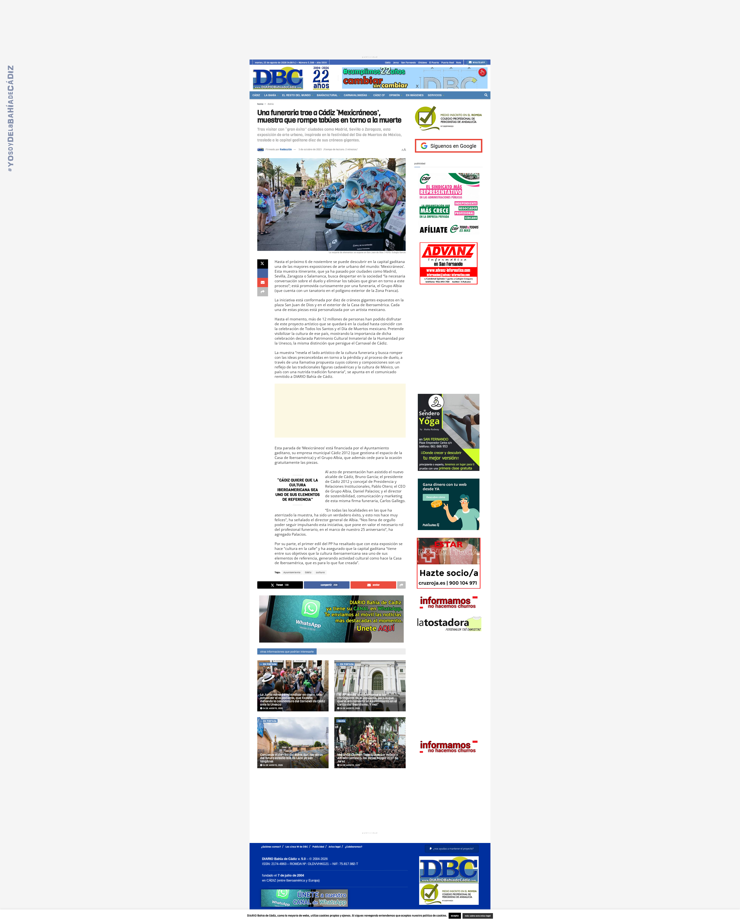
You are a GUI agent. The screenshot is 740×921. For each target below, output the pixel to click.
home (260, 104)
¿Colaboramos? (353, 846)
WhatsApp (478, 62)
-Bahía (270, 104)
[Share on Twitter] (262, 264)
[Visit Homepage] (292, 78)
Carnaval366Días (355, 95)
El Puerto (434, 62)
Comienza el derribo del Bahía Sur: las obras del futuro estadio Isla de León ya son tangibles (291, 758)
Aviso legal (335, 846)
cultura (320, 572)
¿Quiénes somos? (271, 846)
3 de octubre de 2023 (310, 149)
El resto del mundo (296, 95)
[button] (451, 848)
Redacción (286, 149)
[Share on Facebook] (262, 273)
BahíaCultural (327, 95)
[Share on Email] (262, 282)
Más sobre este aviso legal (475, 916)
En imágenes (415, 95)
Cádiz (388, 62)
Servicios (435, 95)
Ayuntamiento (292, 572)
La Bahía (270, 95)
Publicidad (318, 846)
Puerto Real (447, 62)
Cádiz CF (379, 95)
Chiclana (422, 62)
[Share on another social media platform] (262, 291)
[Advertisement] (370, 27)
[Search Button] (486, 95)
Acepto (508, 916)
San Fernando (408, 62)
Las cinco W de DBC (296, 846)
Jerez (396, 62)
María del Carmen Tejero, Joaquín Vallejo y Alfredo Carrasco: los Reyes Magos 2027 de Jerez (367, 758)
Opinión (394, 95)
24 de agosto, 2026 (272, 708)
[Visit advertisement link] (415, 78)
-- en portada (268, 664)
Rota (458, 62)
